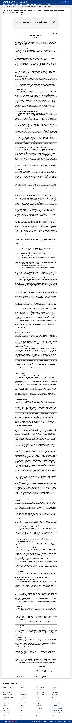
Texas (21, 713)
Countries (38, 713)
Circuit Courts (6, 710)
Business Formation (40, 687)
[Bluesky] (16, 721)
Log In (62, 1)
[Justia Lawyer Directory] (19, 721)
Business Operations (40, 689)
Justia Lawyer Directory (57, 705)
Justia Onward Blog (56, 712)
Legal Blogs (38, 705)
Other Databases (40, 702)
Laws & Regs (33, 4)
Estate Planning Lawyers (8, 694)
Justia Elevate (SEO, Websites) (58, 708)
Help (48, 721)
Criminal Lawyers (6, 690)
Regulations (5, 707)
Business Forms (39, 707)
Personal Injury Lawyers (8, 697)
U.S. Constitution (6, 703)
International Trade (40, 694)
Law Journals (54, 694)
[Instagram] (13, 721)
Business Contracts (12, 6)
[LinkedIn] (8, 721)
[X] (17, 721)
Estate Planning (23, 694)
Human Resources (16, 14)
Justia (4, 6)
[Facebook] (11, 721)
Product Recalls (39, 708)
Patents (37, 710)
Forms (7, 6)
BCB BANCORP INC (20, 6)
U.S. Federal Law (7, 702)
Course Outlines (55, 692)
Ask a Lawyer (12, 4)
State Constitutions (23, 703)
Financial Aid (54, 690)
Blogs (53, 695)
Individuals (22, 685)
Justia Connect (35, 721)
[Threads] (14, 721)
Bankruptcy (22, 687)
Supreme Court (6, 708)
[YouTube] (9, 721)
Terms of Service (53, 721)
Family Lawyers (6, 695)
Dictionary (54, 687)
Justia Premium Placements (57, 707)
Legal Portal (40, 721)
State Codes (22, 705)
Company (45, 721)
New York (22, 712)
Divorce (21, 690)
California (22, 708)
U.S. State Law (23, 702)
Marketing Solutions (47, 4)
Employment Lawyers (7, 692)
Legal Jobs (38, 703)
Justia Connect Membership (57, 703)
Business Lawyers (6, 689)
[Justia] (8, 2)
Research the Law (19, 4)
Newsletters (39, 4)
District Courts (6, 712)
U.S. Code (5, 705)
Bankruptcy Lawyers (7, 687)
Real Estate (38, 695)
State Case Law (23, 707)
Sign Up (66, 1)
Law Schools (27, 4)
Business (38, 685)
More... (4, 699)
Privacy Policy (59, 721)
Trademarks (38, 712)
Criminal (21, 689)
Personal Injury (23, 697)
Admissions (54, 689)
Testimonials (54, 713)
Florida (21, 710)
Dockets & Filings (6, 713)
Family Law (22, 695)
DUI (20, 692)
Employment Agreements (26, 14)
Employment (38, 690)
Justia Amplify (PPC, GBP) (57, 710)
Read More (16, 27)
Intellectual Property (40, 692)
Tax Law (37, 697)
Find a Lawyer (6, 4)
